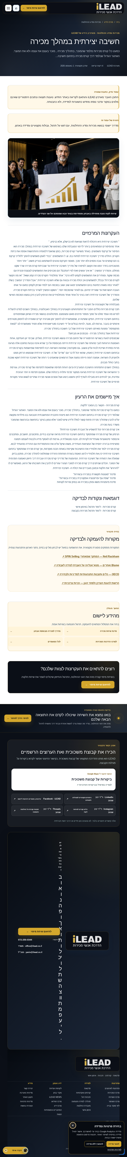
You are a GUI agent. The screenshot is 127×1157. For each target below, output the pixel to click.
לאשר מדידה (113, 1144)
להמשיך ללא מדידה (94, 1144)
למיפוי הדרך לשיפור (17, 718)
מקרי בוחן (57, 1093)
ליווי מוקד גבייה (113, 1106)
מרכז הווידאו (56, 1101)
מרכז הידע (108, 22)
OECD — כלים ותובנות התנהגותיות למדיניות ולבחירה (88, 574)
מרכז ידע (58, 1106)
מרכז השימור (114, 1101)
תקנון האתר (28, 1097)
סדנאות (87, 1088)
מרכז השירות (114, 1097)
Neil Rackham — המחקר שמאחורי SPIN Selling (90, 556)
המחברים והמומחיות (53, 1110)
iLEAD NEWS (55, 1097)
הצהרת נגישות (27, 1106)
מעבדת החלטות (84, 1106)
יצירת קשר (28, 1088)
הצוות (59, 1114)
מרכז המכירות (114, 1093)
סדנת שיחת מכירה (92, 631)
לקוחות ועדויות (55, 1088)
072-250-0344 (113, 1122)
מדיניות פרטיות (26, 1101)
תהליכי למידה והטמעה (81, 1101)
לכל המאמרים (35, 641)
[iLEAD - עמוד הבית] (109, 8)
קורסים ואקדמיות (83, 1093)
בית (118, 22)
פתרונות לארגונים (112, 1088)
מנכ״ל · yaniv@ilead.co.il (30, 952)
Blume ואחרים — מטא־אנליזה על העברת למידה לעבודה (86, 565)
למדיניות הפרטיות (114, 1149)
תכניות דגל (86, 1097)
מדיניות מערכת (26, 1093)
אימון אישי (86, 1110)
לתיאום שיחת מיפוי (34, 8)
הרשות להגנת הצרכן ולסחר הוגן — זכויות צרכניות (90, 583)
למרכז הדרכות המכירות (92, 641)
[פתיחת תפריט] (8, 8)
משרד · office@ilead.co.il (30, 946)
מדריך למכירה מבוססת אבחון (35, 631)
